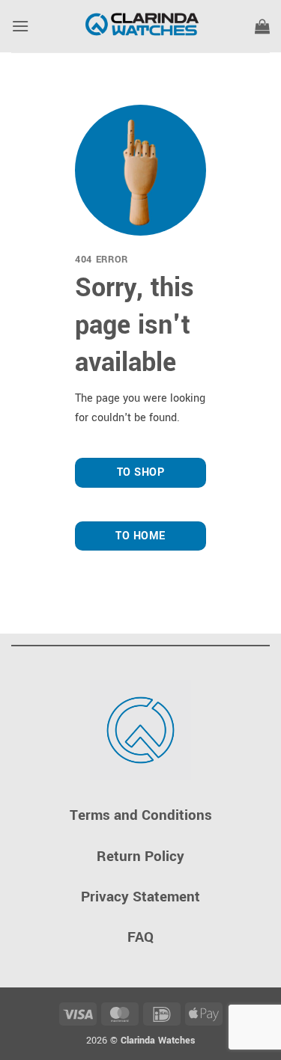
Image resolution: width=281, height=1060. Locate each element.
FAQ (140, 937)
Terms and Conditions (141, 815)
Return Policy (140, 856)
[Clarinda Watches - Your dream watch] (141, 26)
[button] (20, 25)
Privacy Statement (140, 896)
